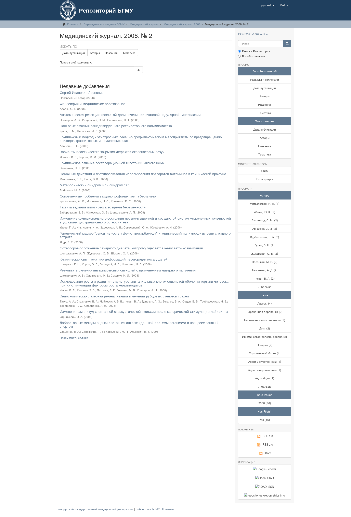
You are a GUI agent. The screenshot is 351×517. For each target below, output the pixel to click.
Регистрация (264, 179)
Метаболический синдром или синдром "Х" (94, 184)
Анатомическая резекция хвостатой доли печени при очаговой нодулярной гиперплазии (130, 114)
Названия (111, 53)
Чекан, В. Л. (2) (265, 278)
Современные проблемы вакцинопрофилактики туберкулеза (108, 195)
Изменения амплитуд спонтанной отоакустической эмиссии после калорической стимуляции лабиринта (144, 311)
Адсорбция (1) (264, 378)
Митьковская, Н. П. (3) (264, 204)
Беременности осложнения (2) (264, 320)
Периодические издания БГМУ (104, 24)
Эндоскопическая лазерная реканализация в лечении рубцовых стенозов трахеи (124, 295)
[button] (267, 5)
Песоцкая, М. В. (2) (264, 262)
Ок (138, 70)
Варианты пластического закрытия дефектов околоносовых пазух (112, 151)
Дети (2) (264, 328)
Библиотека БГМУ (148, 509)
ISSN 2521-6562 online (253, 34)
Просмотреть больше (74, 338)
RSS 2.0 (267, 444)
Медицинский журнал (144, 24)
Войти (265, 170)
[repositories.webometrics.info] (264, 495)
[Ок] (287, 43)
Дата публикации (73, 53)
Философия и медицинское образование (92, 103)
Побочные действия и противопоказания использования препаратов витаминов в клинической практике (143, 173)
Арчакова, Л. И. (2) (264, 228)
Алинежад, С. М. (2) (264, 220)
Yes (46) (264, 420)
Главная (72, 24)
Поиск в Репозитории (256, 51)
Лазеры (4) (264, 303)
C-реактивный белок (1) (265, 353)
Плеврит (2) (264, 345)
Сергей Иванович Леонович (82, 92)
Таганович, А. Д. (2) (264, 270)
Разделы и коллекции (264, 79)
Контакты (168, 509)
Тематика (129, 53)
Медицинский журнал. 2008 (182, 24)
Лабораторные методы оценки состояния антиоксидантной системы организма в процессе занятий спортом (139, 324)
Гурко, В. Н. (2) (264, 245)
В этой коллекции (253, 56)
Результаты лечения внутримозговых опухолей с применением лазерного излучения (128, 269)
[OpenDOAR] (264, 477)
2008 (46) (264, 403)
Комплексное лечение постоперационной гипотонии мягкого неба (112, 162)
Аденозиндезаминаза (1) (264, 370)
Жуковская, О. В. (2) (264, 253)
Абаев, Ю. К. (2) (264, 212)
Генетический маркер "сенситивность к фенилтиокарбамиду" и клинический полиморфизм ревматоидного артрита (145, 235)
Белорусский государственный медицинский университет (95, 509)
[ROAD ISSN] (264, 486)
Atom (267, 453)
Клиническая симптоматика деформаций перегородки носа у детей (114, 259)
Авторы (95, 53)
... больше (264, 287)
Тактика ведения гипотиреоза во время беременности (103, 206)
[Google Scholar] (264, 468)
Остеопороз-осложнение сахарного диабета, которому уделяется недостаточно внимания (131, 247)
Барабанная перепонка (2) (265, 312)
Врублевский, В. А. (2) (264, 237)
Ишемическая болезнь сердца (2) (264, 337)
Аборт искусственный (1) (264, 361)
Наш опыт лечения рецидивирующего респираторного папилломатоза (116, 125)
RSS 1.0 (267, 436)
